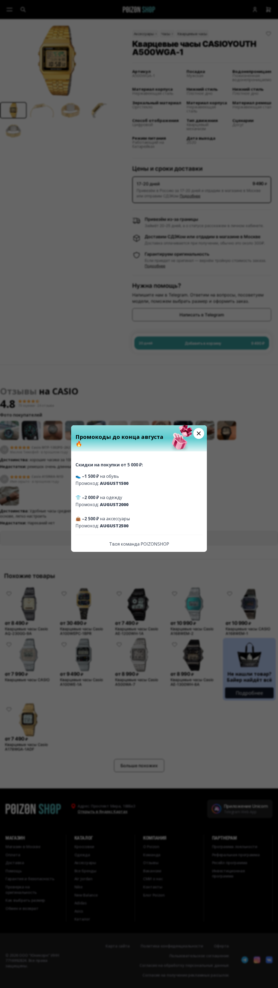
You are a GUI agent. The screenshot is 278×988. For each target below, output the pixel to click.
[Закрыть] (198, 433)
